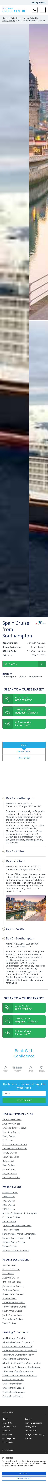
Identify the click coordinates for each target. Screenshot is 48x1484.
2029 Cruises (8, 1209)
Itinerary (24, 745)
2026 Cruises (8, 1196)
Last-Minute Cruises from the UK (18, 1354)
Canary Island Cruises (12, 1286)
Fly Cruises (7, 1140)
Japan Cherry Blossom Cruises (16, 1225)
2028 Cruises (8, 1204)
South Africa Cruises (12, 1310)
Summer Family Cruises (13, 1242)
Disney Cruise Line (31, 18)
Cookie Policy (30, 1430)
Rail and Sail (8, 1161)
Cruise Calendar (10, 1192)
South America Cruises (13, 1315)
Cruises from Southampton (15, 1358)
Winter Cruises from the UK (15, 1250)
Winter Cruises (9, 1246)
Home (5, 18)
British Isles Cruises (11, 1281)
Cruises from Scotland (13, 1379)
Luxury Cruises (9, 1152)
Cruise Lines (15, 18)
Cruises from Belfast (12, 1383)
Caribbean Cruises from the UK (17, 1346)
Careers (28, 1419)
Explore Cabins (24, 751)
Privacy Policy (30, 1427)
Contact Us (7, 1423)
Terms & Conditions (33, 1423)
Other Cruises (24, 758)
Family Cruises (9, 1136)
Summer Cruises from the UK (16, 1238)
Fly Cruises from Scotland (14, 1144)
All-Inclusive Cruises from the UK (18, 1342)
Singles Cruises (9, 1173)
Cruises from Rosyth (12, 1396)
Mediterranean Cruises (13, 1302)
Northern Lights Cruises (14, 1306)
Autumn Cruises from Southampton (19, 1213)
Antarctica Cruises (11, 1269)
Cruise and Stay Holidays (14, 1127)
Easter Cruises (9, 1221)
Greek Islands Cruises (12, 1294)
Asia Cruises (8, 1273)
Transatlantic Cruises (12, 1319)
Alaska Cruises (9, 1265)
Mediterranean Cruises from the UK (19, 1350)
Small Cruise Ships (11, 1177)
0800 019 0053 (39, 655)
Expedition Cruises (11, 1132)
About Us (6, 1430)
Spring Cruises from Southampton (19, 1233)
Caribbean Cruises (11, 1290)
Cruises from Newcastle (13, 1392)
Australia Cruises (10, 1277)
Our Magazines (8, 1438)
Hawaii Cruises (9, 1298)
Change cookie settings (34, 1434)
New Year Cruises (10, 1229)
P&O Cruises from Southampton (17, 1371)
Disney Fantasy (8, 20)
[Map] (24, 778)
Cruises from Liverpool (13, 1387)
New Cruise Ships (10, 1156)
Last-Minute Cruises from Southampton (21, 1367)
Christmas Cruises (11, 1217)
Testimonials (7, 1442)
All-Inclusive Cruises (12, 1119)
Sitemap (28, 1438)
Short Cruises (8, 1169)
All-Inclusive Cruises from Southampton (21, 1363)
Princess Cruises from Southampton (19, 1375)
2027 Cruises (8, 1200)
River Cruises (8, 1165)
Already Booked (39, 2)
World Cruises (9, 1323)
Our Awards (7, 1434)
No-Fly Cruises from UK (13, 1338)
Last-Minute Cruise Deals (14, 1148)
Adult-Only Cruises (11, 1123)
